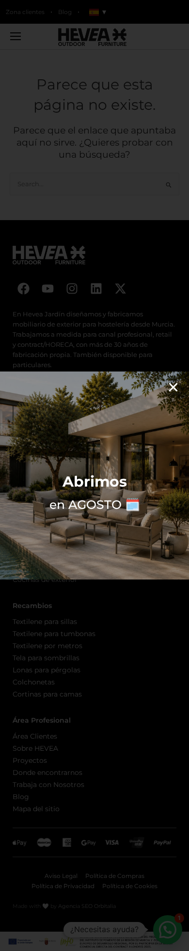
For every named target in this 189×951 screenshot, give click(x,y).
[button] (173, 387)
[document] (94, 475)
